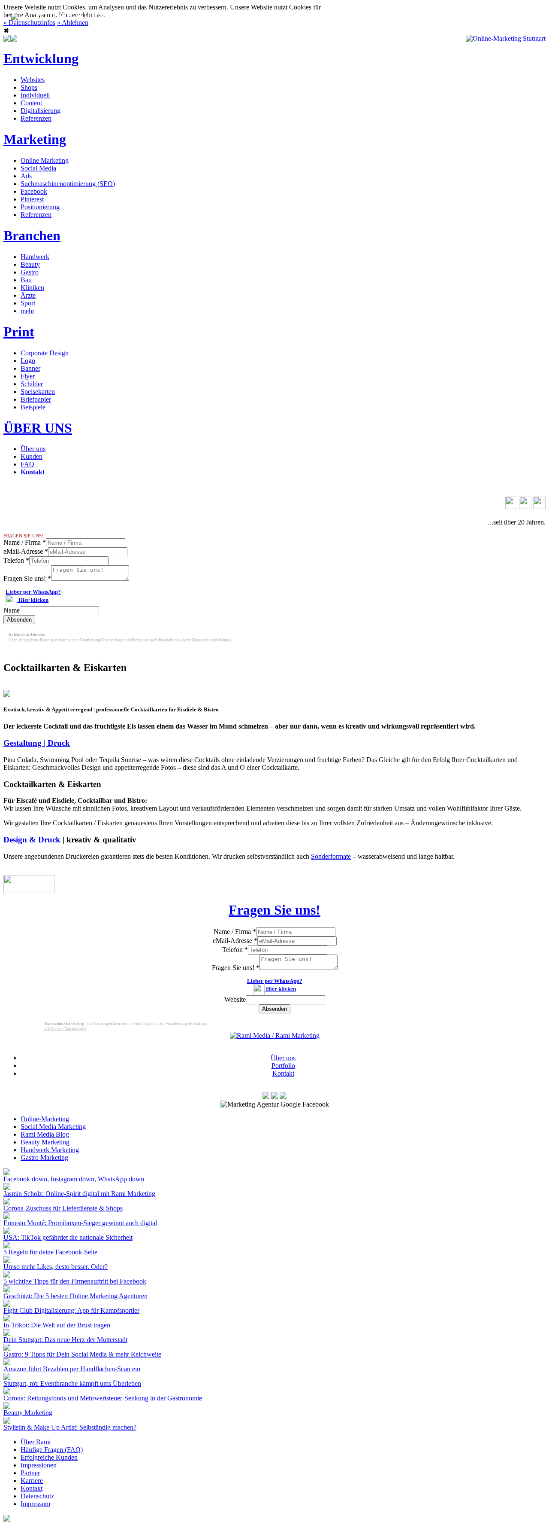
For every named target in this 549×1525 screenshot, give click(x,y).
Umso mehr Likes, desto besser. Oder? (55, 1266)
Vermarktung (162, 14)
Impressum (35, 1503)
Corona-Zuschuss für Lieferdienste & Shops (63, 1208)
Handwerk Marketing (50, 1149)
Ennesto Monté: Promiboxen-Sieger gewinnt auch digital (80, 1222)
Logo (28, 360)
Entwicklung (40, 58)
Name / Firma (24, 542)
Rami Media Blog (45, 1134)
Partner (30, 1472)
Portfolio (283, 1065)
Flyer (28, 376)
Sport (28, 303)
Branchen (31, 235)
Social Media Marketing (53, 1126)
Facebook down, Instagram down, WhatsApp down (73, 1179)
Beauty (30, 264)
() (211, 640)
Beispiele (33, 407)
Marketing (34, 139)
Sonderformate (331, 856)
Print (18, 331)
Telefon (16, 560)
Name (11, 610)
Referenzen (36, 118)
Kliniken (32, 287)
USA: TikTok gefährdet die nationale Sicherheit (68, 1237)
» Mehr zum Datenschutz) (65, 1029)
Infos (345, 14)
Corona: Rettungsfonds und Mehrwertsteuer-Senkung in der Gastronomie (102, 1398)
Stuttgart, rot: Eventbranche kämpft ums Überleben (72, 1383)
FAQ (27, 464)
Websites (33, 79)
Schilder (32, 383)
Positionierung (40, 206)
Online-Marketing (45, 1118)
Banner (30, 368)
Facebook (34, 191)
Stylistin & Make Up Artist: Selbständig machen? (69, 1427)
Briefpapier (36, 399)
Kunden (31, 456)
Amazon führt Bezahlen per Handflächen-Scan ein (71, 1368)
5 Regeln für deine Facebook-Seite (50, 1252)
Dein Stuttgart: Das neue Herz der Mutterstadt (65, 1339)
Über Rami (36, 1442)
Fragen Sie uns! (27, 578)
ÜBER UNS (37, 428)
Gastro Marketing (44, 1157)
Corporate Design (45, 353)
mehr (27, 310)
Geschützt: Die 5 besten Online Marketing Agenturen (75, 1295)
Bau (26, 280)
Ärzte (28, 295)
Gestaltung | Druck (36, 742)
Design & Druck (31, 839)
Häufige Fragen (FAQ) (52, 1449)
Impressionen (39, 1465)
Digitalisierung (40, 110)
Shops (29, 87)
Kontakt (397, 14)
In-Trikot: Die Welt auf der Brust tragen (56, 1325)
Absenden (19, 619)
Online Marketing (45, 160)
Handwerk (35, 256)
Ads (26, 176)
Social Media (38, 168)
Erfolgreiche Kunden (49, 1457)
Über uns (33, 448)
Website (235, 999)
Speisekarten (38, 391)
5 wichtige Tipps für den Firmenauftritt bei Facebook (74, 1281)
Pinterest (32, 199)
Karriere (32, 1480)
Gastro (30, 272)
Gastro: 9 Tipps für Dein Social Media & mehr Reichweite (82, 1354)
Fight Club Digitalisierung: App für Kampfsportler (71, 1310)
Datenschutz (37, 1496)
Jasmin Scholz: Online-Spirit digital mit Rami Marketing (79, 1193)
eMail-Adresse (25, 551)
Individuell (35, 95)
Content (31, 103)
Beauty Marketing (45, 1142)
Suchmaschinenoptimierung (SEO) (68, 183)
